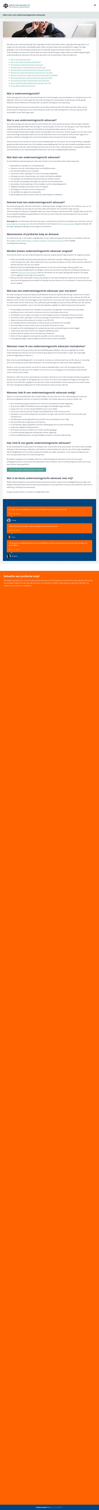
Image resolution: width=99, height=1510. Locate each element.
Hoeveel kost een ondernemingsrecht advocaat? (28, 67)
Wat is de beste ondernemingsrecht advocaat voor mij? (31, 83)
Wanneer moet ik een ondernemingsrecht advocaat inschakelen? (34, 75)
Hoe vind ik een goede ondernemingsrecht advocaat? (30, 81)
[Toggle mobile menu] (95, 5)
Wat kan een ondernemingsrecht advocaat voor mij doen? (32, 73)
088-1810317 (54, 1507)
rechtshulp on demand (55, 241)
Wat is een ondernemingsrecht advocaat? (26, 62)
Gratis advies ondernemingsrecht (23, 86)
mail (61, 1507)
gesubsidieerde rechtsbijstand (18, 224)
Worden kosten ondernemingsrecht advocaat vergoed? (31, 70)
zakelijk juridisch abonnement (21, 241)
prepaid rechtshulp (39, 241)
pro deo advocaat (68, 224)
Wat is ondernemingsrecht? (21, 59)
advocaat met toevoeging (28, 273)
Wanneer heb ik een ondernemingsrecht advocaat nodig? (31, 78)
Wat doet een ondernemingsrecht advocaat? (27, 65)
